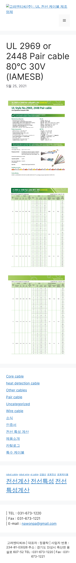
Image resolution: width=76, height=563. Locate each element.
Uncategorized (18, 404)
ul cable (34, 474)
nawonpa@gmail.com (39, 524)
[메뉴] (64, 20)
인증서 (11, 425)
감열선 (43, 474)
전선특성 (42, 481)
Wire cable (14, 411)
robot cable (12, 474)
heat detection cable (23, 383)
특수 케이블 (15, 452)
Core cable (15, 376)
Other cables (16, 390)
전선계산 (18, 481)
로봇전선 (51, 474)
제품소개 (13, 439)
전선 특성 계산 (17, 432)
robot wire (24, 474)
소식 (9, 418)
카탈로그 (13, 445)
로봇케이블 (62, 474)
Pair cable (14, 397)
